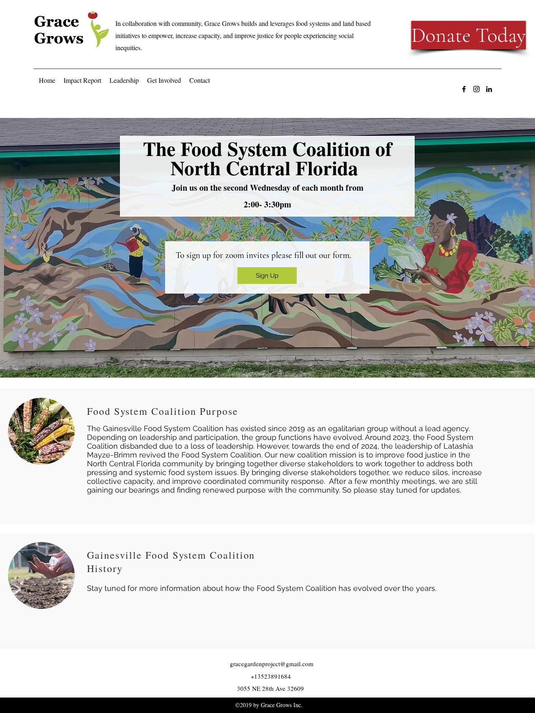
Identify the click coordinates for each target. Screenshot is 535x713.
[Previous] (46, 248)
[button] (124, 80)
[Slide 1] (267, 361)
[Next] (489, 248)
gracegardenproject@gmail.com (271, 663)
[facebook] (464, 89)
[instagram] (476, 89)
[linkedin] (489, 89)
